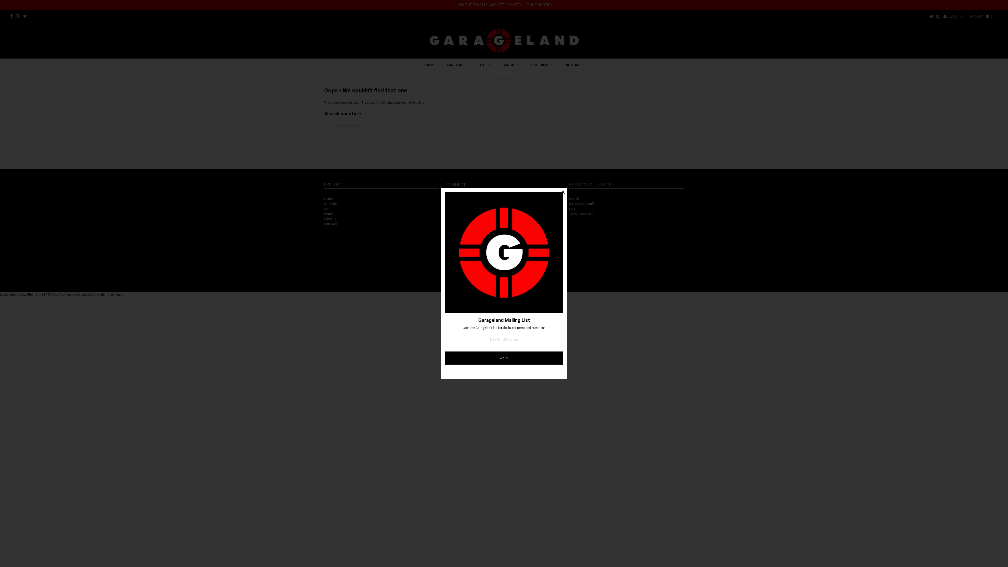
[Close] (563, 192)
